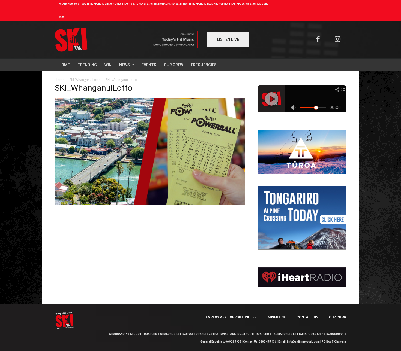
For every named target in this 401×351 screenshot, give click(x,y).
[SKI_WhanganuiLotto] (150, 204)
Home (59, 79)
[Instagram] (337, 39)
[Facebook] (318, 39)
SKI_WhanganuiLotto (85, 79)
